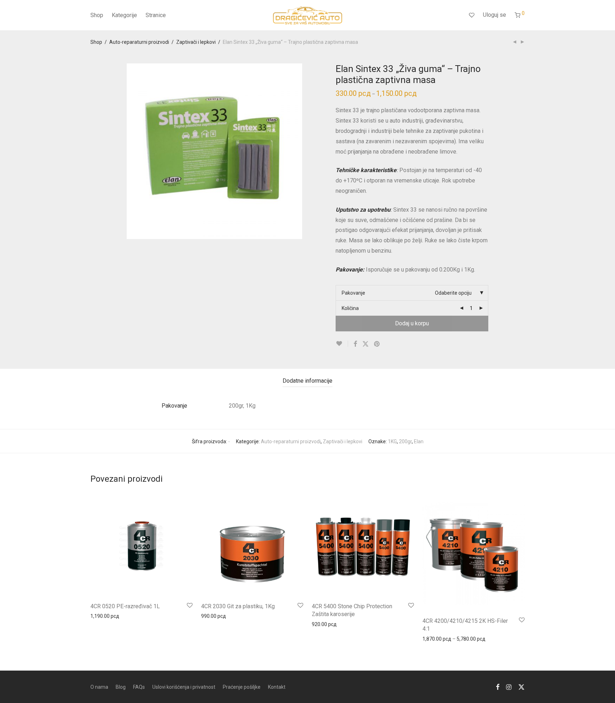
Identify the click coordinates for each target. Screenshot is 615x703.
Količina (350, 308)
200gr (405, 441)
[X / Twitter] (521, 686)
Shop (96, 15)
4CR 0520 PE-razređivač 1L (125, 606)
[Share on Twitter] (365, 344)
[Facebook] (497, 686)
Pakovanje (353, 293)
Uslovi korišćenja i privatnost (183, 687)
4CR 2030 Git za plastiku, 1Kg (238, 606)
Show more (100, 616)
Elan (419, 441)
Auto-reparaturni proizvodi (139, 42)
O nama (99, 687)
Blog (121, 687)
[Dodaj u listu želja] (342, 344)
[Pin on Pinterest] (377, 344)
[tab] (307, 381)
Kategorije (124, 15)
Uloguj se (494, 14)
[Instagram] (508, 686)
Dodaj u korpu (412, 323)
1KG (392, 441)
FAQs (139, 687)
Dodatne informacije (307, 380)
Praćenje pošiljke (242, 687)
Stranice (156, 15)
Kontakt (276, 687)
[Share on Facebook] (355, 344)
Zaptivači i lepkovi (196, 42)
